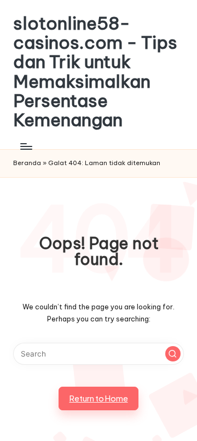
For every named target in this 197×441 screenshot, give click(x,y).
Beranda (27, 163)
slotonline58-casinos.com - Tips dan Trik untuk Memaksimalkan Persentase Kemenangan (95, 71)
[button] (173, 353)
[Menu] (25, 146)
